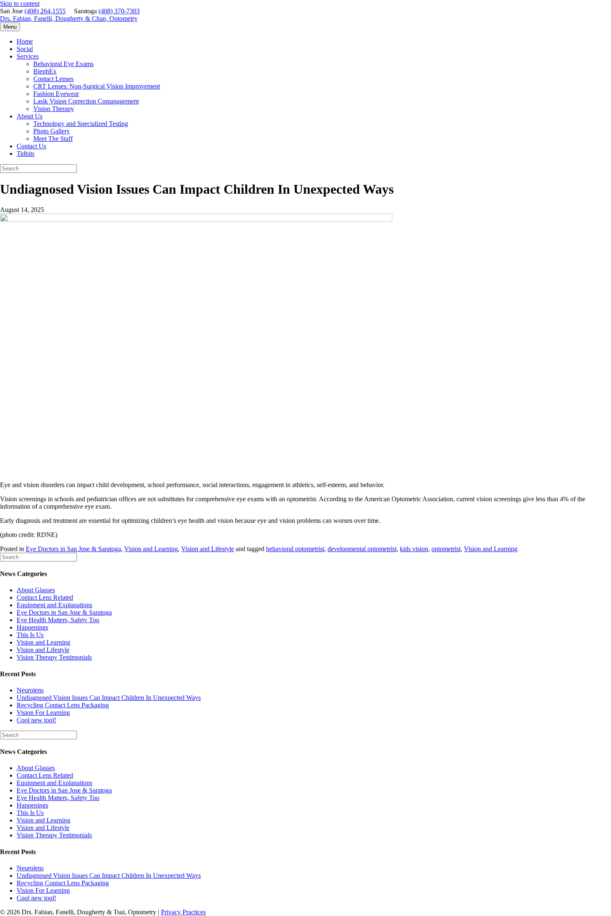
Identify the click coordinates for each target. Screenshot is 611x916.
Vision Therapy (53, 108)
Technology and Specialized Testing (80, 123)
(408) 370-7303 (119, 11)
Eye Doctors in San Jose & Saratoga (73, 548)
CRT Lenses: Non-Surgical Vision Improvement (96, 86)
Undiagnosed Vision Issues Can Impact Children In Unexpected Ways (109, 697)
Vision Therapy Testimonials (54, 657)
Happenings (32, 627)
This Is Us (30, 634)
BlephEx (45, 71)
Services (28, 56)
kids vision (414, 548)
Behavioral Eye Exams (63, 63)
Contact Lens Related (45, 597)
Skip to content (19, 3)
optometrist (446, 548)
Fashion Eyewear (56, 93)
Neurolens (30, 690)
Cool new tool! (36, 720)
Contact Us (31, 146)
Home (25, 41)
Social (25, 48)
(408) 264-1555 (45, 11)
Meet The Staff (53, 138)
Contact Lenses (53, 78)
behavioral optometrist (295, 548)
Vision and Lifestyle (207, 548)
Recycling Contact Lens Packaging (63, 705)
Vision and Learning (151, 548)
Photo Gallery (51, 131)
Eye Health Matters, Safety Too (58, 619)
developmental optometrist (362, 548)
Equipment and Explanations (54, 604)
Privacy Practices (183, 912)
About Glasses (36, 589)
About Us (29, 116)
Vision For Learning (43, 712)
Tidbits (25, 153)
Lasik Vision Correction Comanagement (86, 101)
